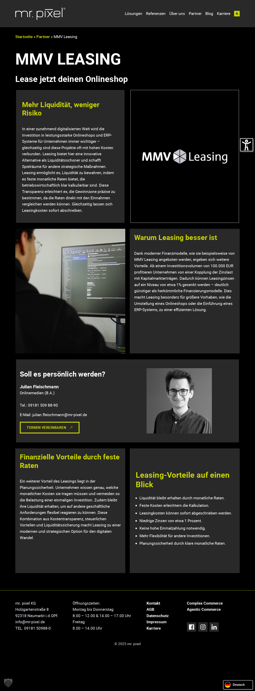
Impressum (157, 621)
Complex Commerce (205, 603)
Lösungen (133, 13)
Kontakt (153, 603)
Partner (195, 13)
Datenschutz (158, 615)
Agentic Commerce (204, 609)
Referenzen (156, 13)
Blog (209, 13)
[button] (237, 13)
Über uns (177, 13)
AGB (150, 609)
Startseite (24, 36)
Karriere (223, 13)
